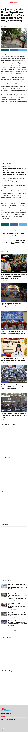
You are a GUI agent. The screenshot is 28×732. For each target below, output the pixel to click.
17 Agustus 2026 (5, 419)
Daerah (6, 6)
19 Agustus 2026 (5, 362)
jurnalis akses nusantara (12, 24)
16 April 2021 (11, 590)
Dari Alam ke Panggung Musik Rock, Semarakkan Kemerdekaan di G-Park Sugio (14, 415)
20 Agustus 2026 (5, 335)
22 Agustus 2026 (5, 280)
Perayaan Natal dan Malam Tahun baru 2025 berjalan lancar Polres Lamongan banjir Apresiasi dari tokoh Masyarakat (17, 596)
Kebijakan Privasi (14, 720)
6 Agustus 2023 (12, 627)
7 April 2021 (5, 26)
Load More (14, 630)
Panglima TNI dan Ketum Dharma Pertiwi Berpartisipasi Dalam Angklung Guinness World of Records (17, 623)
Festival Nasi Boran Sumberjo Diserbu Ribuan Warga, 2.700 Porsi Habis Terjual (13, 305)
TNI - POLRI (4, 381)
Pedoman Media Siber (10, 719)
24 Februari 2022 (12, 609)
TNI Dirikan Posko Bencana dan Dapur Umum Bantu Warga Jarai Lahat (17, 614)
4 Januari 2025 (12, 600)
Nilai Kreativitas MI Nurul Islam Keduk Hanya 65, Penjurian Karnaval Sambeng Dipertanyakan (14, 168)
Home (2, 6)
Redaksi (2, 719)
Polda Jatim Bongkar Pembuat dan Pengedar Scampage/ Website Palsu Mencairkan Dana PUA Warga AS (17, 586)
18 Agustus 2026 (5, 390)
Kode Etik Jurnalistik (5, 720)
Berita (3, 355)
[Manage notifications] (2, 729)
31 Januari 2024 (12, 617)
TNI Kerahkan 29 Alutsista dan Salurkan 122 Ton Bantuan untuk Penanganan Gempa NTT (12, 387)
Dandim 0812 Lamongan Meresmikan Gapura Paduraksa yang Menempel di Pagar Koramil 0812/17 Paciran (17, 605)
